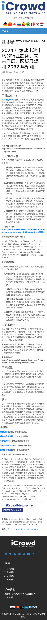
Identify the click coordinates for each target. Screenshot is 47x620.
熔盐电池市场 (7, 100)
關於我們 (10, 569)
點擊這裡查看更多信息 (12, 510)
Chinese (11, 529)
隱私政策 (10, 572)
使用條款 (10, 576)
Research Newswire (29, 529)
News (18, 529)
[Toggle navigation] (42, 31)
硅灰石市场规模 (6, 436)
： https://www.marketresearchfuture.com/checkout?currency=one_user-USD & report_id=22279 (23, 229)
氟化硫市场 (4, 432)
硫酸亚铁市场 (5, 450)
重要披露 (10, 579)
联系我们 (10, 597)
